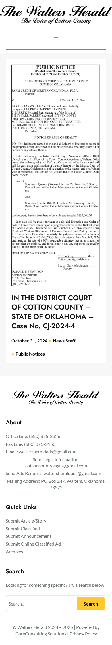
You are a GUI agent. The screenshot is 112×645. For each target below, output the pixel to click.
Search (91, 603)
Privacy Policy (83, 633)
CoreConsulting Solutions (40, 633)
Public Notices (30, 354)
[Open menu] (56, 38)
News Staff (64, 340)
